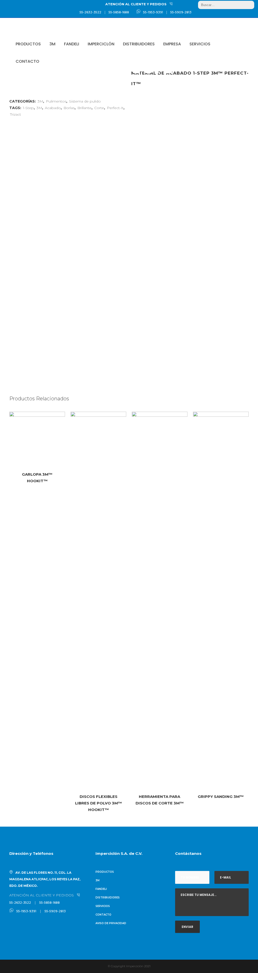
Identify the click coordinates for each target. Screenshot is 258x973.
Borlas (69, 108)
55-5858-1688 (119, 12)
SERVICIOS (102, 906)
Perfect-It (115, 108)
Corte (99, 108)
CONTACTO (103, 914)
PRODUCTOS (104, 871)
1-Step (28, 108)
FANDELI (101, 889)
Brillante (84, 108)
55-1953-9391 (153, 12)
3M (39, 108)
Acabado (53, 108)
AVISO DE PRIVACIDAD (110, 923)
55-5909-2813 (180, 12)
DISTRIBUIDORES (107, 897)
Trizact (15, 114)
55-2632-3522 (90, 12)
